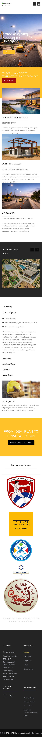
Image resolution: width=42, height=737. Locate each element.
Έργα (26, 665)
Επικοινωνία (28, 669)
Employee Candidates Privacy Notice (31, 713)
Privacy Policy (29, 698)
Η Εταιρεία (28, 656)
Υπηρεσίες (27, 660)
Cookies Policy (29, 702)
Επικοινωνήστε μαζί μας (21, 443)
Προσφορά (8, 80)
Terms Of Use (29, 706)
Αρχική (26, 652)
